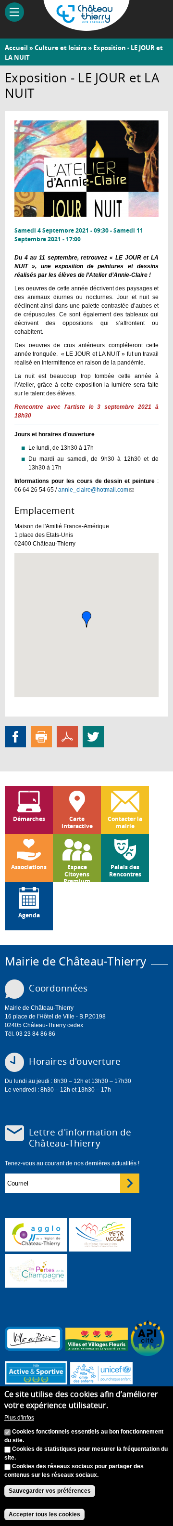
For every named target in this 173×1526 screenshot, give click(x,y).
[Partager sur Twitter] (93, 736)
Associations (29, 867)
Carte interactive (77, 822)
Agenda (29, 915)
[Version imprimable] (41, 736)
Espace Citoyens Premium (76, 872)
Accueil (16, 47)
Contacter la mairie (125, 822)
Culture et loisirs (60, 47)
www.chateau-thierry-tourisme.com (36, 1271)
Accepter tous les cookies (44, 1514)
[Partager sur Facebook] (15, 736)
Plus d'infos (19, 1417)
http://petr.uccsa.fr (100, 1235)
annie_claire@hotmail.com (96, 489)
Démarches (29, 819)
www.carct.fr (36, 1235)
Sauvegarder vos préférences (50, 1490)
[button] (86, 619)
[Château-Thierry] (86, 26)
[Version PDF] (67, 736)
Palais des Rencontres (125, 870)
